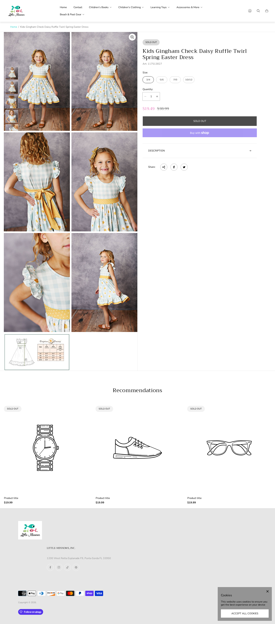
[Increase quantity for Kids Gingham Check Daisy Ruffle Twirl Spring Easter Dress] (157, 96)
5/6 (162, 79)
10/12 (188, 79)
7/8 (175, 79)
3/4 (148, 79)
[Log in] (249, 10)
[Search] (258, 10)
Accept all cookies (244, 613)
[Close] (267, 591)
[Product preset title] (46, 448)
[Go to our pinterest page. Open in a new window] (76, 567)
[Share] (163, 167)
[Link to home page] (30, 530)
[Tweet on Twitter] (184, 167)
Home (13, 27)
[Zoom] (132, 37)
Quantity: (148, 89)
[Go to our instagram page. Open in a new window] (58, 567)
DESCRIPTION (156, 150)
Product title (11, 498)
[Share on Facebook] (173, 167)
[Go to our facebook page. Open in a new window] (50, 567)
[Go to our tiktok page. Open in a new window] (67, 567)
